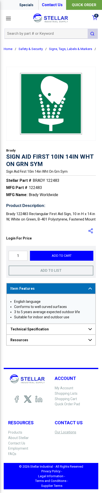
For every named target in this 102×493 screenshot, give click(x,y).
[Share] (90, 230)
